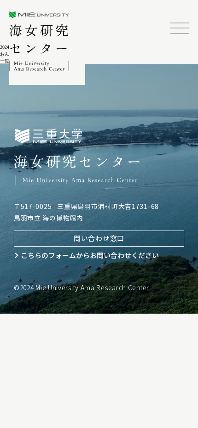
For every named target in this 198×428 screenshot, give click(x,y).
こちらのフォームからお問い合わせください (90, 255)
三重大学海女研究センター (39, 41)
